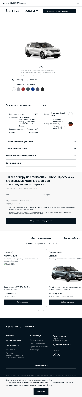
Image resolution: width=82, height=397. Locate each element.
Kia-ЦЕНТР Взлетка (18, 3)
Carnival (53, 256)
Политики (50, 385)
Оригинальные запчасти (39, 347)
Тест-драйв (10, 350)
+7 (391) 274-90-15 (13, 204)
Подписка (52, 244)
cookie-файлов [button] (58, 382)
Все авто (29, 244)
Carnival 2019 (11, 256)
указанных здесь (27, 209)
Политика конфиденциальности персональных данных (15, 355)
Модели (10, 336)
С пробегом (40, 244)
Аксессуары (35, 350)
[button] (38, 310)
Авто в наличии (13, 340)
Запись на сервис (37, 340)
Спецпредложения (37, 343)
